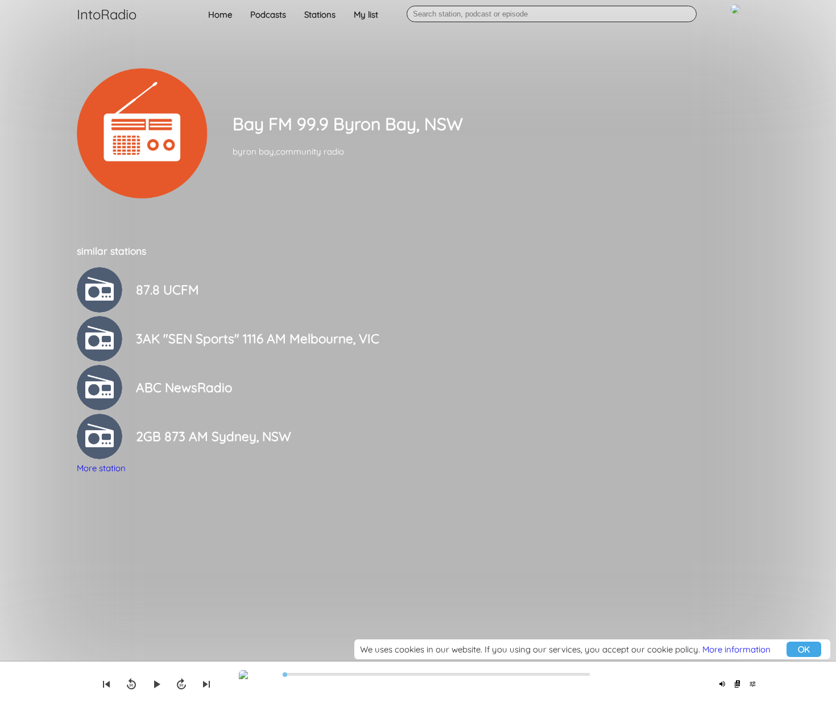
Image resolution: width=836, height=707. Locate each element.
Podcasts (268, 14)
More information (736, 649)
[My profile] (735, 15)
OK (804, 649)
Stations (320, 14)
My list (366, 14)
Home (220, 14)
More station (101, 468)
